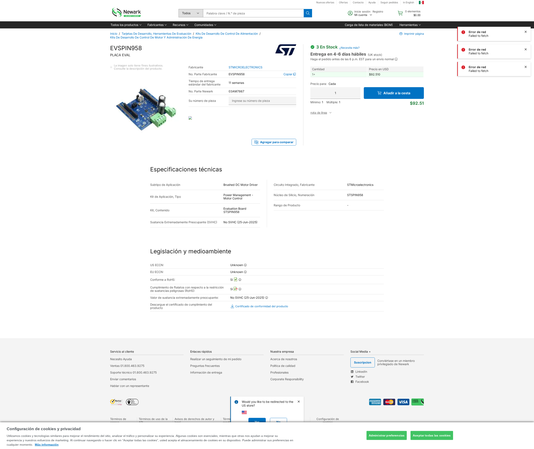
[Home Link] (126, 13)
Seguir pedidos (389, 2)
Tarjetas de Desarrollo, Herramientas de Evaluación (156, 33)
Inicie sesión (362, 11)
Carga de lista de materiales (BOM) (369, 25)
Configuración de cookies (327, 420)
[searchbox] (253, 13)
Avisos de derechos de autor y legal (194, 420)
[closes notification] (526, 32)
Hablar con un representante (129, 386)
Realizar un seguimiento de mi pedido (215, 359)
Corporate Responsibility (287, 379)
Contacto (358, 2)
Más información (47, 444)
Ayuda (372, 2)
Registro (378, 11)
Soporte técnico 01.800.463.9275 (133, 372)
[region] (267, 435)
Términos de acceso (118, 420)
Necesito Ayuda (121, 359)
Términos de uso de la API (153, 420)
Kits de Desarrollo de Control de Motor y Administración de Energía (156, 37)
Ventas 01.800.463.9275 (127, 365)
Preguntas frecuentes (205, 365)
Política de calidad (282, 365)
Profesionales (279, 372)
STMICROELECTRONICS (245, 67)
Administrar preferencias (386, 435)
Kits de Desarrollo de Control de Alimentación (227, 33)
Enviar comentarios (123, 379)
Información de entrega (206, 372)
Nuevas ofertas (325, 2)
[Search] (308, 13)
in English (408, 2)
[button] (125, 24)
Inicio (113, 33)
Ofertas (343, 2)
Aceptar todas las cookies (432, 435)
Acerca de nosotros (283, 359)
